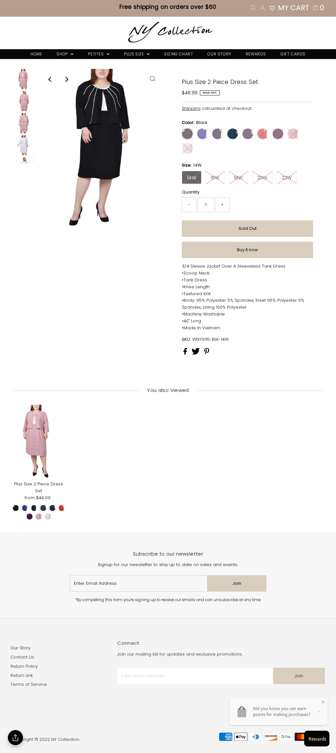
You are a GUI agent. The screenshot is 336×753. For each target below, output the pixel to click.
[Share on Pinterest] (206, 353)
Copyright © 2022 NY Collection (45, 739)
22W (287, 177)
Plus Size (134, 54)
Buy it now (247, 250)
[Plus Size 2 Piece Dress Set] (38, 441)
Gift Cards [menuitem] (293, 54)
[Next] (66, 79)
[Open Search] (253, 7)
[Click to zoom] (152, 79)
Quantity (191, 192)
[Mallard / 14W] (43, 508)
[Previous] (50, 79)
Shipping (191, 108)
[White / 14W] (48, 516)
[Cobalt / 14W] (25, 508)
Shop (62, 54)
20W (262, 177)
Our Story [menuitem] (219, 54)
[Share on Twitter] (196, 353)
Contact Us (22, 657)
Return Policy (24, 666)
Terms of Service (28, 684)
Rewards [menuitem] (256, 54)
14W (191, 177)
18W (238, 177)
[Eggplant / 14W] (52, 508)
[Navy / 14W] (34, 508)
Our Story (20, 648)
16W (215, 177)
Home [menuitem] (36, 54)
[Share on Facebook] (185, 353)
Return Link (21, 675)
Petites (96, 54)
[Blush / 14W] (38, 516)
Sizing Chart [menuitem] (178, 54)
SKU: (186, 339)
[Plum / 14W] (29, 516)
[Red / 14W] (61, 508)
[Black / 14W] (15, 508)
